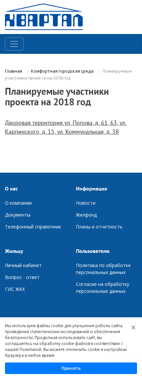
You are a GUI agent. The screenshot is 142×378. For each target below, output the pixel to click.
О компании (18, 203)
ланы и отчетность (101, 226)
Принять (71, 368)
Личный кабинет (23, 265)
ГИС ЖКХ (15, 289)
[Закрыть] (133, 327)
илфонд (88, 215)
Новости (85, 203)
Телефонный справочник (33, 226)
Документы (17, 215)
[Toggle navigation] (14, 44)
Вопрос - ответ (22, 277)
